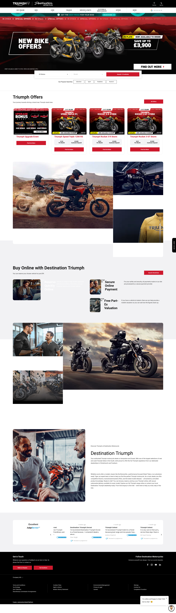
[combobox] (53, 74)
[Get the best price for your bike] (88, 15)
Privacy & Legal (98, 587)
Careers (96, 589)
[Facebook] (147, 564)
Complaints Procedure (140, 589)
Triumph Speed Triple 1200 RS (68, 136)
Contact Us (137, 587)
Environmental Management (102, 585)
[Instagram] (151, 564)
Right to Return (57, 587)
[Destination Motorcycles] (43, 4)
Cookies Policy (57, 585)
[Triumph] (21, 4)
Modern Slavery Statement (60, 589)
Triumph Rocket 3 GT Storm (143, 136)
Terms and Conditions (19, 585)
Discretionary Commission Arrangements (24, 591)
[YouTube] (155, 564)
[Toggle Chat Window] (171, 608)
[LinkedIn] (160, 564)
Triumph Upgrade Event (27, 136)
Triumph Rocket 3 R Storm (104, 136)
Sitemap (136, 585)
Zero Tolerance (17, 589)
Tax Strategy (16, 587)
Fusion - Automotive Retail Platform (23, 602)
